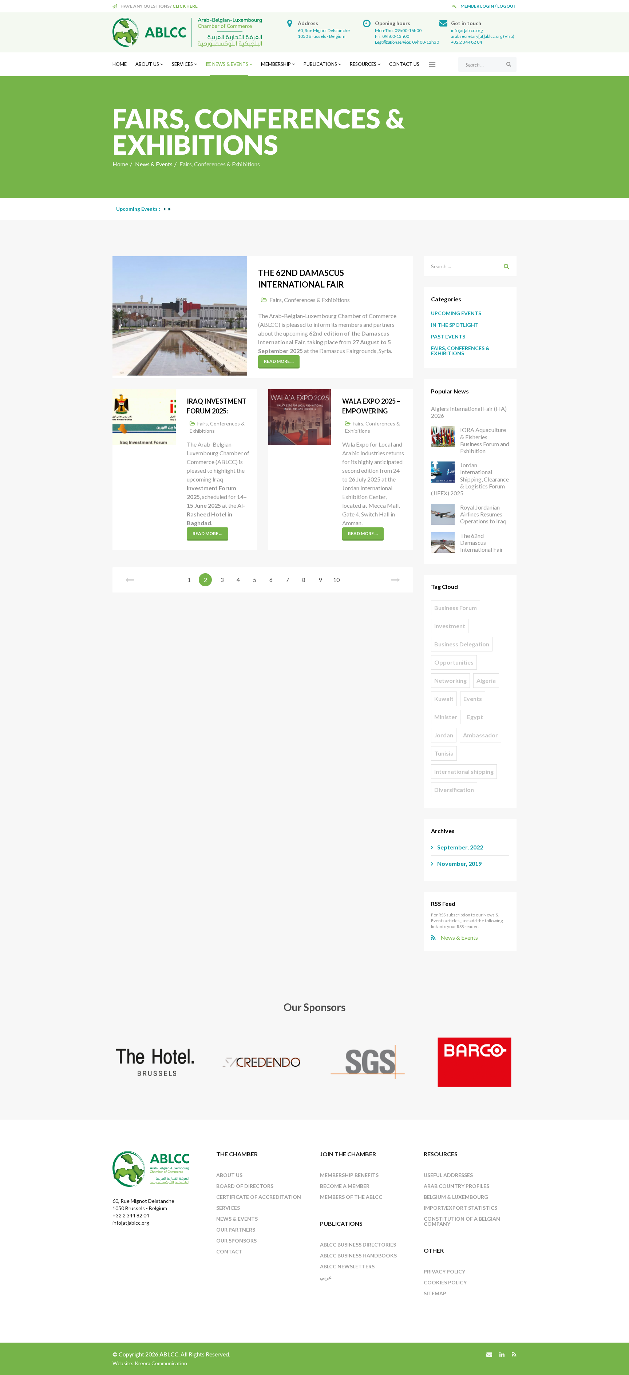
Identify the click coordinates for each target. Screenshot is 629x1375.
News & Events (229, 64)
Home (119, 64)
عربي (326, 1277)
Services (182, 64)
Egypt (475, 716)
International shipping (464, 771)
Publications (320, 64)
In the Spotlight (455, 325)
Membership (276, 64)
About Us (147, 64)
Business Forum (455, 607)
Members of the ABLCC (351, 1197)
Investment (449, 625)
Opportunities (454, 662)
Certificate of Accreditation (258, 1197)
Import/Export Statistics (460, 1208)
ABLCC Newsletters (347, 1266)
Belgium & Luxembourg (456, 1197)
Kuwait (444, 698)
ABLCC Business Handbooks (358, 1255)
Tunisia (444, 753)
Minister (445, 716)
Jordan (443, 735)
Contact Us (404, 64)
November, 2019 (459, 863)
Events (472, 698)
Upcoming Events (456, 313)
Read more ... (279, 361)
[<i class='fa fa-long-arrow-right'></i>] (395, 579)
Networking (450, 680)
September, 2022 (459, 847)
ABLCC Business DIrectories (358, 1244)
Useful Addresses (448, 1175)
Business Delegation (461, 644)
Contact (229, 1251)
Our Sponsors (236, 1240)
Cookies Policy (445, 1282)
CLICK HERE (185, 6)
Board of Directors (244, 1186)
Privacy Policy (444, 1271)
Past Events (448, 336)
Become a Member (344, 1186)
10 (336, 579)
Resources (363, 64)
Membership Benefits (349, 1175)
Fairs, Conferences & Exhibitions (309, 299)
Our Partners (235, 1230)
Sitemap (435, 1293)
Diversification (454, 789)
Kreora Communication (161, 1363)
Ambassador (480, 735)
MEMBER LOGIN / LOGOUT (488, 6)
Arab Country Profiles (456, 1186)
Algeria (486, 680)
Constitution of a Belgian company (462, 1221)
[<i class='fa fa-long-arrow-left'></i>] (129, 579)
